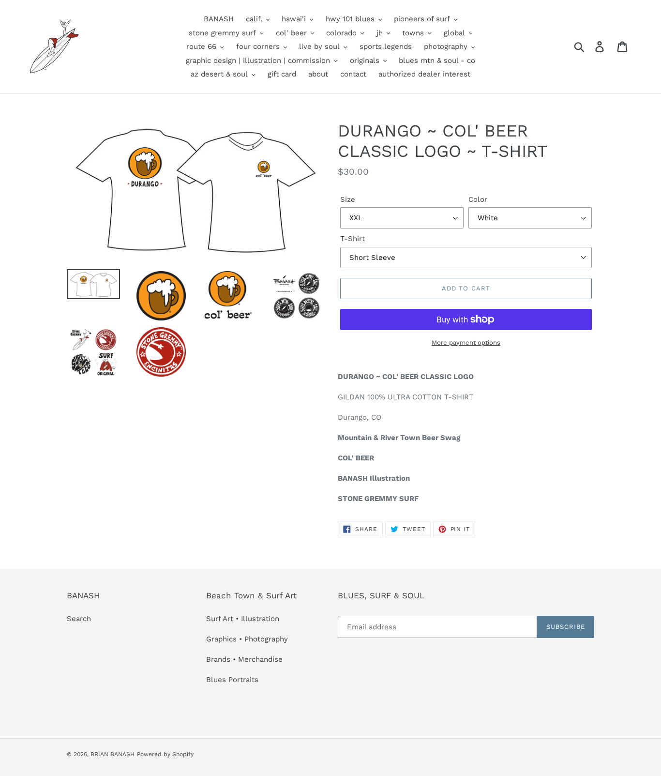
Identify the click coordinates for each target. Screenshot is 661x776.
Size (347, 199)
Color (477, 199)
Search (79, 618)
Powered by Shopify (165, 754)
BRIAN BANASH (112, 754)
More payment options (466, 342)
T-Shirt (352, 238)
